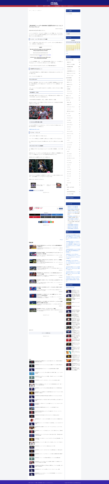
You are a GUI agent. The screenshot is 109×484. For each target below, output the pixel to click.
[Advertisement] (46, 18)
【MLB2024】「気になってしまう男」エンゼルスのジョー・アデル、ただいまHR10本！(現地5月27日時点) (73, 278)
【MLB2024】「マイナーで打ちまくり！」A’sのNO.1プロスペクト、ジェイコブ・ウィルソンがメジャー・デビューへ (73, 255)
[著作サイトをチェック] (39, 222)
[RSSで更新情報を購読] (53, 222)
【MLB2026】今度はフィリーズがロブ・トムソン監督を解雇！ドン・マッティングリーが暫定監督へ (73, 243)
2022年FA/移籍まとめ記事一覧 (73, 224)
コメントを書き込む (46, 333)
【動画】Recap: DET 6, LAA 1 (34, 129)
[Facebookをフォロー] (43, 222)
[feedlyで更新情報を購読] (51, 222)
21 (75, 48)
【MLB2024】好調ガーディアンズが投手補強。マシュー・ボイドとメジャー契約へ (73, 268)
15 (77, 46)
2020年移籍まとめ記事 (71, 216)
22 (77, 48)
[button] (46, 217)
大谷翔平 (42, 190)
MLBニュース (45, 482)
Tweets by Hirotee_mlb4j (70, 287)
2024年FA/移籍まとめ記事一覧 (73, 228)
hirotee (68, 258)
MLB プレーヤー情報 (34, 482)
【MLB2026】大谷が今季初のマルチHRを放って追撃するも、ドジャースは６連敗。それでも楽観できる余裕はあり (73, 236)
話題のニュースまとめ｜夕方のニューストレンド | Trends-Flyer (73, 245)
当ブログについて (49, 482)
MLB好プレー (31, 190)
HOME (29, 482)
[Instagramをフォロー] (47, 222)
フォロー (61, 208)
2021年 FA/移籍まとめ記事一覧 (73, 218)
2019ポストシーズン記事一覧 (73, 207)
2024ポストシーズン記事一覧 (73, 227)
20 (73, 48)
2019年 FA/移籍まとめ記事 (72, 209)
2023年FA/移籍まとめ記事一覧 (73, 225)
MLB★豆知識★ (40, 482)
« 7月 (67, 53)
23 (79, 48)
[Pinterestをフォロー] (49, 222)
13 (73, 46)
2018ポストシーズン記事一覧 (73, 206)
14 (75, 46)
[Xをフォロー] (41, 222)
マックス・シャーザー (37, 190)
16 (79, 46)
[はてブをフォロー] (45, 222)
